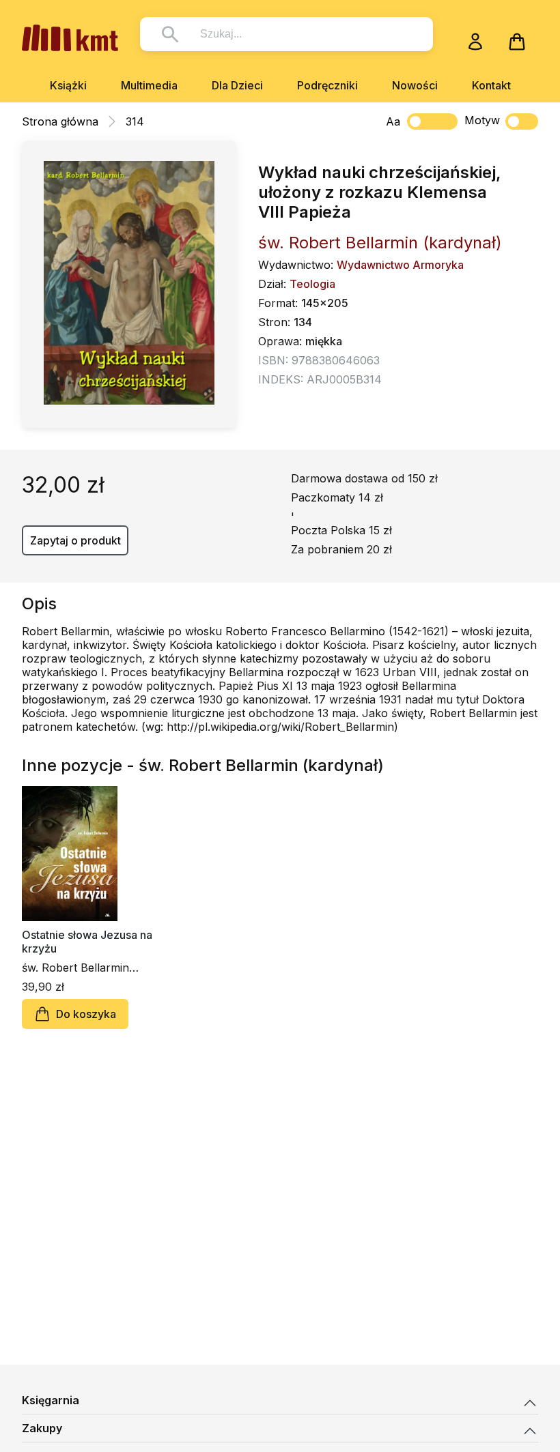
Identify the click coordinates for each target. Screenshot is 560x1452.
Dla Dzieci (237, 85)
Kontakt (491, 85)
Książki (68, 85)
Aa (393, 121)
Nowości (415, 85)
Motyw (482, 120)
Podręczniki (327, 85)
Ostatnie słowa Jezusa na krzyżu (87, 941)
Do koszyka (86, 1014)
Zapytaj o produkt (75, 540)
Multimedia (149, 85)
